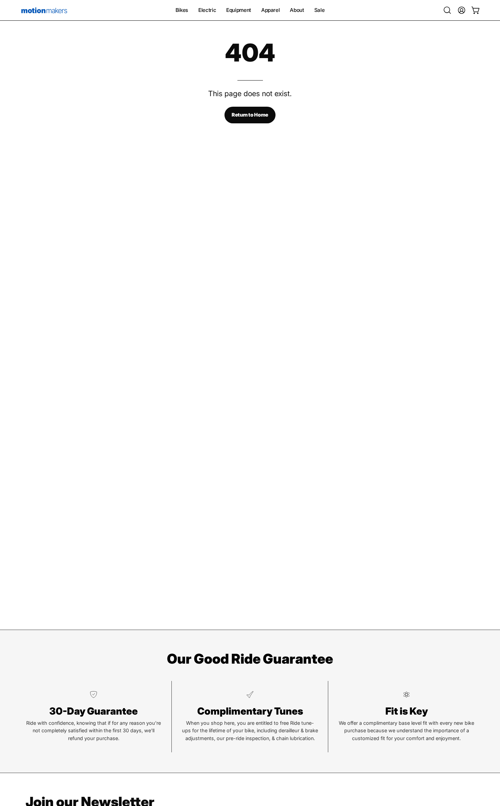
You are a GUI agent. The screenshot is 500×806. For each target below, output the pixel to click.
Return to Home (250, 115)
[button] (447, 10)
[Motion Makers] (44, 10)
